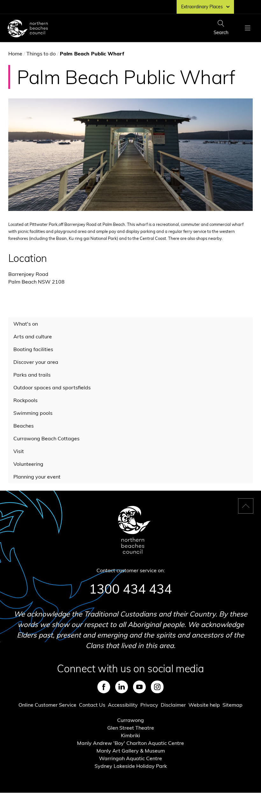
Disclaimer (173, 705)
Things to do (41, 53)
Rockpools (25, 400)
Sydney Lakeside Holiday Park (131, 766)
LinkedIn (121, 687)
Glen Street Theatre (130, 728)
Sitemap (232, 705)
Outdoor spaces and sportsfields (52, 387)
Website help (204, 705)
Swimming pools (33, 413)
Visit (18, 451)
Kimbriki (130, 735)
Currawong (130, 720)
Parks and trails (32, 374)
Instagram (157, 687)
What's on (25, 324)
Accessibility (123, 705)
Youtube (139, 687)
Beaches (23, 425)
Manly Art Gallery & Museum (130, 750)
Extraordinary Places (202, 7)
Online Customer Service (47, 705)
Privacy (149, 705)
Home (15, 53)
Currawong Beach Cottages (46, 438)
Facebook (103, 687)
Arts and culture (32, 336)
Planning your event (36, 476)
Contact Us (92, 705)
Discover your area (35, 362)
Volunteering (28, 464)
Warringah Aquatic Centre (130, 758)
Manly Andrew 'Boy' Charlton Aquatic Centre (130, 743)
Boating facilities (33, 349)
